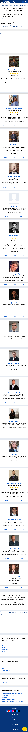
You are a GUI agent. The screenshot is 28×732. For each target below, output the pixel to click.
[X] (19, 711)
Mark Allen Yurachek (14, 363)
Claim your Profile (6, 697)
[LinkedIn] (7, 711)
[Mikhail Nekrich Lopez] (14, 475)
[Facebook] (11, 711)
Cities (3, 18)
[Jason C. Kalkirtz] (14, 540)
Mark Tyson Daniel (14, 577)
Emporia (4, 645)
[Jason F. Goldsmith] (14, 168)
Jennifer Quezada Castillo (14, 108)
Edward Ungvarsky (14, 274)
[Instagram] (13, 711)
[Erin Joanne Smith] (14, 294)
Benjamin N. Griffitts (14, 235)
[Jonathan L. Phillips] (14, 384)
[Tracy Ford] (14, 446)
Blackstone (5, 649)
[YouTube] (9, 711)
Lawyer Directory (8, 5)
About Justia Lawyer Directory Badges (12, 693)
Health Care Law (6, 670)
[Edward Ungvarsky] (14, 266)
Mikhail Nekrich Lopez (14, 483)
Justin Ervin (14, 335)
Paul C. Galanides (14, 144)
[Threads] (15, 711)
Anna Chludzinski (14, 421)
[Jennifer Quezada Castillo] (14, 100)
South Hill (4, 647)
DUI (3, 668)
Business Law (5, 664)
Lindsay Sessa (14, 206)
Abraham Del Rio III (14, 70)
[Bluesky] (17, 711)
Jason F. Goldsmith (14, 176)
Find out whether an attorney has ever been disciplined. (12, 681)
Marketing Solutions (14, 729)
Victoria (4, 651)
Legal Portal (14, 717)
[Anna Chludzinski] (14, 413)
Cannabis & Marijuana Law (19, 5)
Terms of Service (14, 724)
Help (14, 722)
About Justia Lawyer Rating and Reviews (12, 701)
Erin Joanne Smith (14, 303)
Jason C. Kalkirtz (14, 548)
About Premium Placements (9, 699)
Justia (2, 5)
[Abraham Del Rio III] (14, 61)
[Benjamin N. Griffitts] (14, 227)
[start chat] (24, 729)
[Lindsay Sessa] (14, 198)
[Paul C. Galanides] (14, 136)
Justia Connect (14, 714)
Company (14, 719)
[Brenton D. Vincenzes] (14, 511)
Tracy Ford (14, 454)
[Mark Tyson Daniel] (14, 569)
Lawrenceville (5, 643)
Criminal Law (5, 666)
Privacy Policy (14, 726)
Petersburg (5, 653)
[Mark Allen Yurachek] (14, 355)
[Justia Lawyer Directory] (21, 711)
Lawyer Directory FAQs (8, 695)
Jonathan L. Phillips (14, 392)
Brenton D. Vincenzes (14, 519)
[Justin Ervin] (14, 326)
